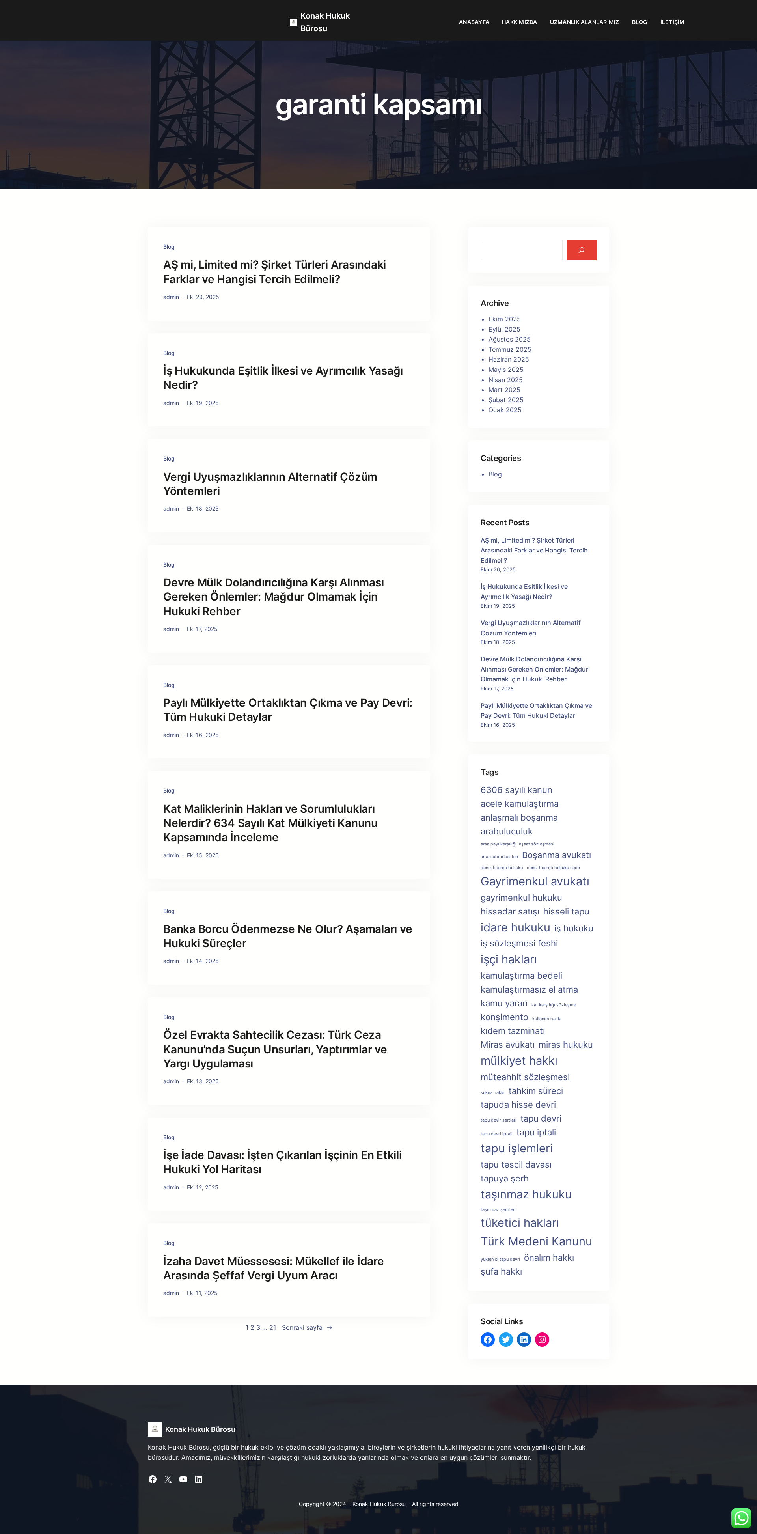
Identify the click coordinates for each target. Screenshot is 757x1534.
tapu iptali (536, 1132)
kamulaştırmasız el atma (529, 989)
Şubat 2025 (506, 400)
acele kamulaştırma (520, 804)
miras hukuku (566, 1044)
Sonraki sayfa (307, 1327)
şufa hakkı (501, 1271)
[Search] (582, 250)
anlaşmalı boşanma (519, 817)
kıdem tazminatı (513, 1031)
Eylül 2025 (504, 329)
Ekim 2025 (505, 319)
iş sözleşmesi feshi (519, 943)
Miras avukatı (508, 1044)
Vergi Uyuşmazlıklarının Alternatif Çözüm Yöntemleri (270, 484)
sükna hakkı (493, 1092)
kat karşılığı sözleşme (553, 1005)
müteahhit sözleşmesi (525, 1077)
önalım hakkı (549, 1257)
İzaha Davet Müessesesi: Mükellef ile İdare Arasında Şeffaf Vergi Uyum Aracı (273, 1268)
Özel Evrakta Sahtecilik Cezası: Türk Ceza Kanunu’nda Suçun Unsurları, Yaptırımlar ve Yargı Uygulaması (275, 1049)
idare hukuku (515, 927)
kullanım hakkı (546, 1018)
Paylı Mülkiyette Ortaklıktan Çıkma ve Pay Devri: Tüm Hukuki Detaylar (287, 710)
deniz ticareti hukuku (502, 867)
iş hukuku (573, 928)
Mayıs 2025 (506, 369)
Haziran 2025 (509, 359)
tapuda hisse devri (518, 1104)
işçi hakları (509, 959)
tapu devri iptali (497, 1134)
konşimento (504, 1017)
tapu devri (540, 1118)
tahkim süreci (536, 1091)
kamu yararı (504, 1003)
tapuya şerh (505, 1178)
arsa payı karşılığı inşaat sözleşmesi (517, 844)
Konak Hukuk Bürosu (200, 1429)
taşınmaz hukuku (526, 1194)
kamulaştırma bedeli (521, 975)
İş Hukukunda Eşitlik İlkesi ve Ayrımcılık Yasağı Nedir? (283, 378)
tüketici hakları (520, 1223)
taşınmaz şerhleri (498, 1209)
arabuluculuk (507, 831)
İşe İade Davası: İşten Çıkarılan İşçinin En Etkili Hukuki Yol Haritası (282, 1162)
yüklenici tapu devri (500, 1259)
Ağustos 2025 (510, 339)
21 (272, 1327)
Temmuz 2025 (510, 349)
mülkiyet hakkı (519, 1060)
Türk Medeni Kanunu (536, 1241)
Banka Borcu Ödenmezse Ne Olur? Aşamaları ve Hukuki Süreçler (287, 936)
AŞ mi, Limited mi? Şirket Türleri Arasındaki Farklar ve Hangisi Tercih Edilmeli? (274, 272)
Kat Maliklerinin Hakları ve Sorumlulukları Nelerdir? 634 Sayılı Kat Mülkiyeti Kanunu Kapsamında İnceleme (270, 823)
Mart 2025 (504, 390)
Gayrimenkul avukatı (535, 881)
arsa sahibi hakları (499, 856)
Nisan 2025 (506, 380)
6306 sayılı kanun (516, 790)
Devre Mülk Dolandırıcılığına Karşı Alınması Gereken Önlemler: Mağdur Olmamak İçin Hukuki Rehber (273, 597)
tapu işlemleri (517, 1148)
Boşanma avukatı (556, 855)
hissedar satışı (510, 911)
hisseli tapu (566, 911)
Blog (169, 246)
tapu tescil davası (516, 1164)
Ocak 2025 (505, 410)
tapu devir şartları (498, 1120)
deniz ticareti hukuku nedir (553, 867)
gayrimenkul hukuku (521, 897)
